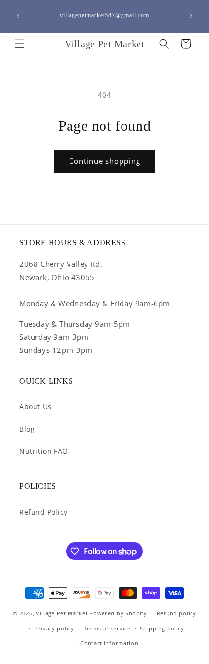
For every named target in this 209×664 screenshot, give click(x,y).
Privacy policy (54, 628)
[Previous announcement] (18, 16)
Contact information (109, 643)
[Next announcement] (191, 16)
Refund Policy (43, 512)
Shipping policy (162, 628)
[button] (19, 43)
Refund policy (176, 613)
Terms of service (107, 628)
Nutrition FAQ (43, 450)
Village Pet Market (62, 613)
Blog (27, 429)
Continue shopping (104, 161)
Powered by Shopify (118, 613)
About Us (35, 406)
